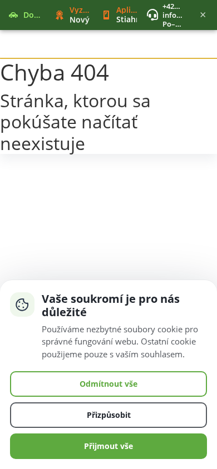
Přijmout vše (108, 446)
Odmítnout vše (108, 383)
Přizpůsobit (109, 415)
